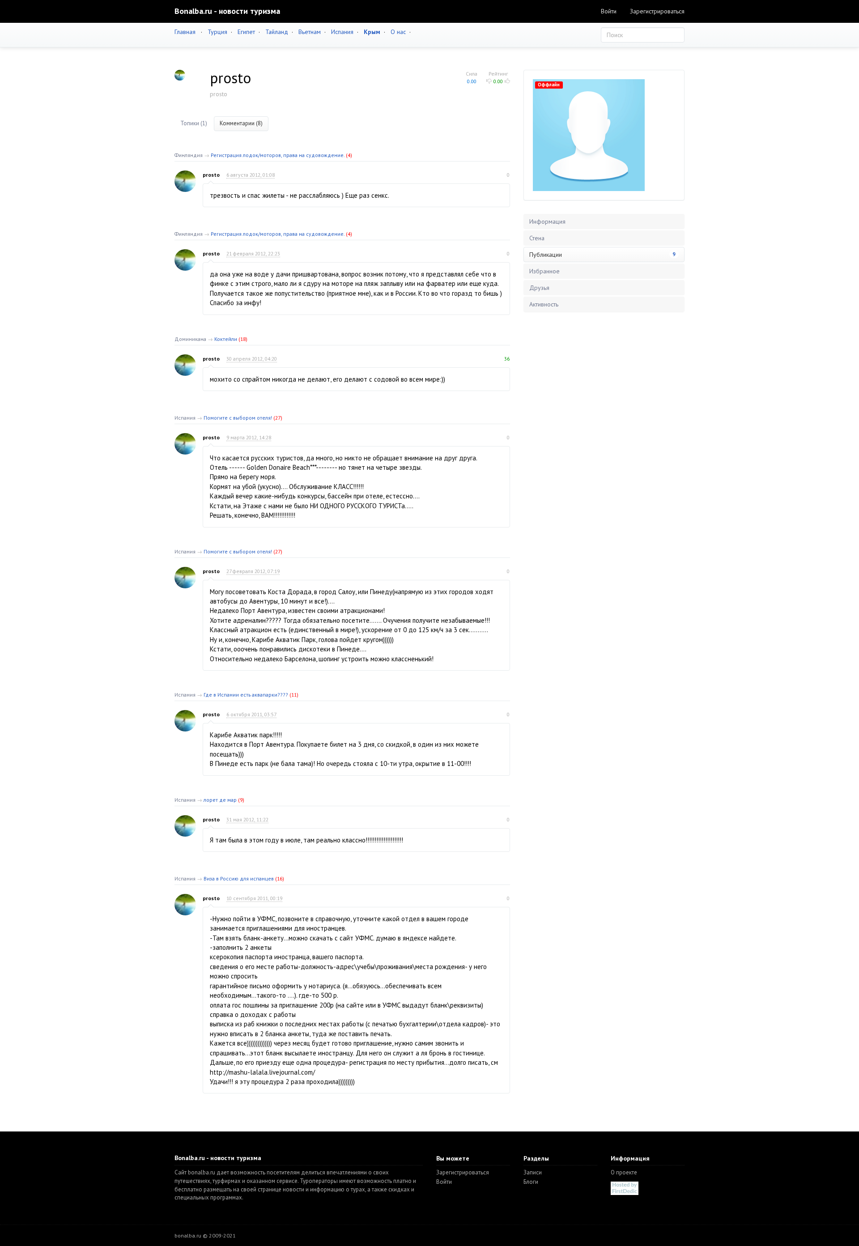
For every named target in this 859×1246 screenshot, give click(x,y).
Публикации (602, 255)
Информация (547, 221)
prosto (211, 174)
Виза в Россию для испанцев (239, 878)
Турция (217, 32)
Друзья (539, 288)
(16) (279, 878)
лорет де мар (220, 799)
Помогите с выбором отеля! (238, 417)
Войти (609, 11)
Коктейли (225, 339)
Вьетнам (309, 32)
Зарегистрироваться (657, 11)
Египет (246, 32)
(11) (293, 694)
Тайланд (276, 32)
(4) (349, 155)
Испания (342, 32)
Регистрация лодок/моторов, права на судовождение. (277, 155)
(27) (277, 417)
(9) (241, 799)
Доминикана (190, 339)
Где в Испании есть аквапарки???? (246, 694)
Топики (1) (193, 123)
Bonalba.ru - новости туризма (227, 11)
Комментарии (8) (241, 123)
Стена (536, 238)
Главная (185, 32)
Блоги (530, 1182)
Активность (543, 304)
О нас (398, 32)
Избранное (544, 271)
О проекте (624, 1172)
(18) (242, 339)
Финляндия (188, 155)
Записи (532, 1172)
